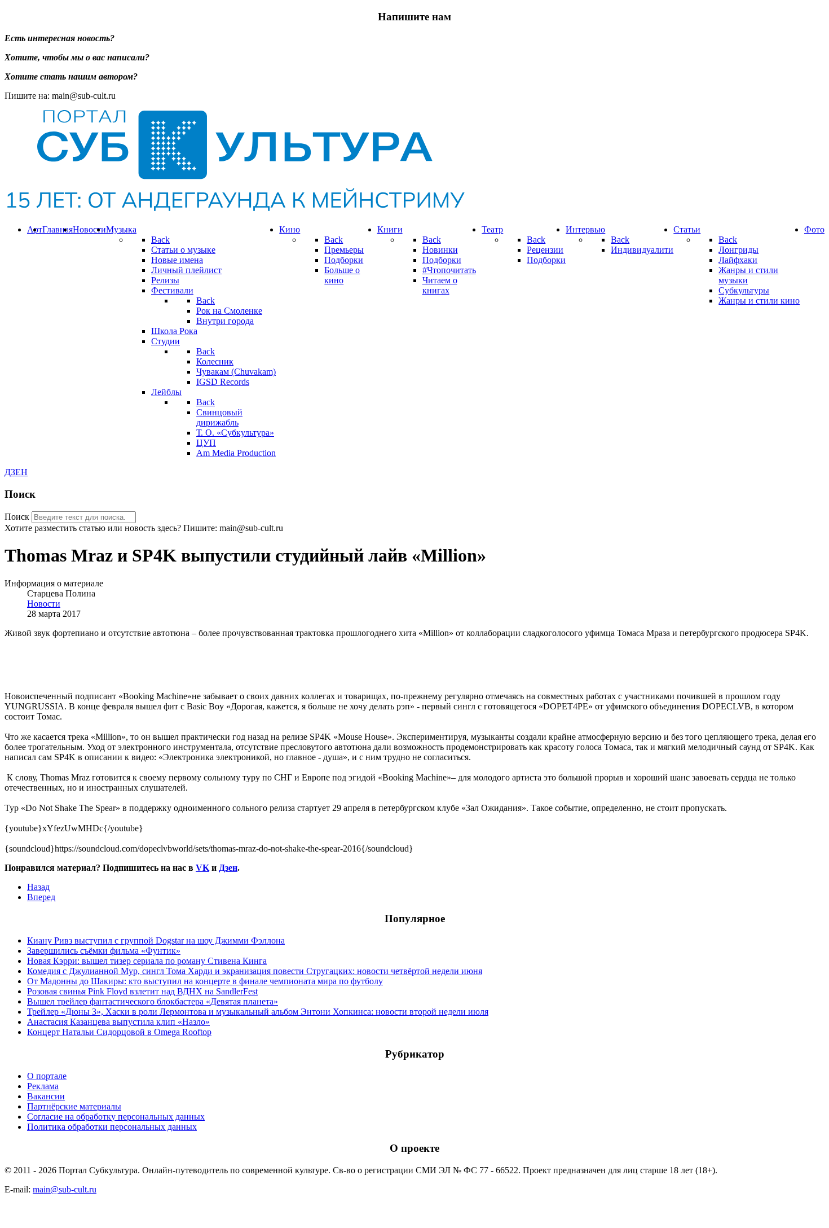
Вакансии (46, 1096)
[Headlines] (235, 210)
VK (202, 867)
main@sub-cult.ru (64, 1189)
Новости (43, 603)
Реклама (43, 1086)
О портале (47, 1076)
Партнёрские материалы (74, 1106)
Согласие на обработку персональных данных (116, 1116)
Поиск (17, 516)
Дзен (228, 867)
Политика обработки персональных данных (112, 1126)
